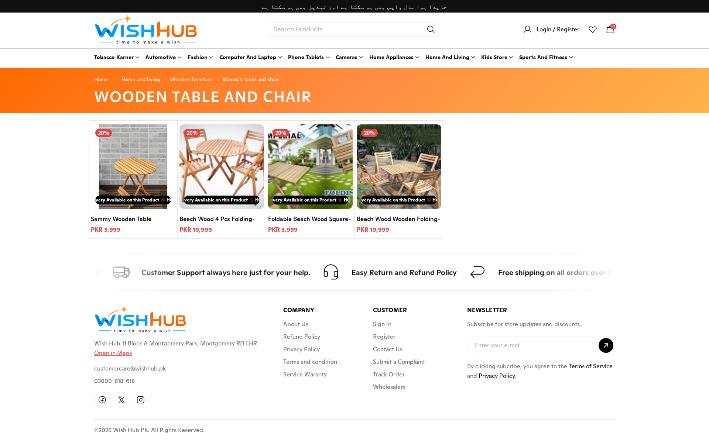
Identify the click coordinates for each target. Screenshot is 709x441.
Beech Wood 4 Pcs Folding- (217, 219)
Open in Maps (113, 353)
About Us (295, 324)
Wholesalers (389, 387)
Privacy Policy (301, 349)
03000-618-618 (114, 381)
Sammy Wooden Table (121, 219)
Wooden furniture (191, 79)
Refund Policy (301, 337)
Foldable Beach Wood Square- (309, 219)
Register (384, 337)
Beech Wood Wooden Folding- (398, 219)
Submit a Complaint (399, 362)
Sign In (382, 324)
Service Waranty (305, 374)
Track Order (389, 374)
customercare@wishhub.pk (130, 368)
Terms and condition (310, 362)
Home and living (140, 79)
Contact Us (388, 349)
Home (101, 79)
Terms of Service (591, 366)
